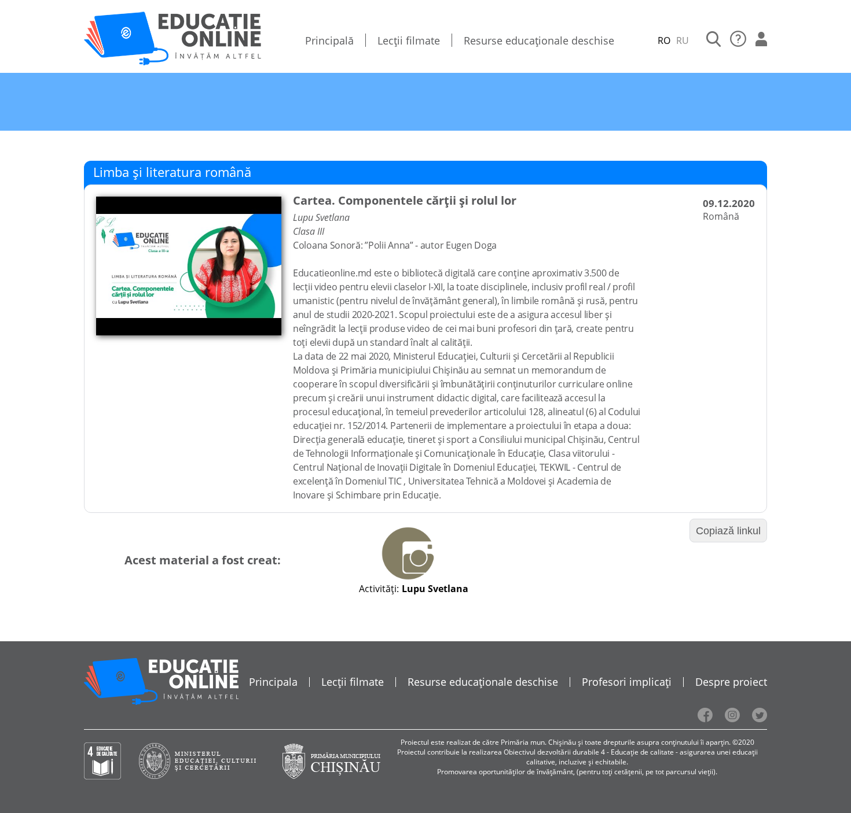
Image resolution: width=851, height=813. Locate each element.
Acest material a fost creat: (202, 560)
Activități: (379, 588)
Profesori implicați (627, 682)
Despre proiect (731, 682)
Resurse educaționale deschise (539, 40)
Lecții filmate (408, 40)
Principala (273, 682)
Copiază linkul (728, 531)
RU (682, 40)
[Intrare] (761, 40)
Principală (329, 40)
